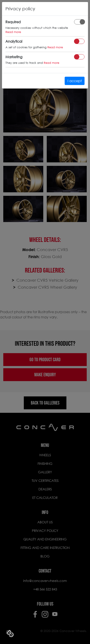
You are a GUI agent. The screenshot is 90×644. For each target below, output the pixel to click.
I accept (75, 80)
